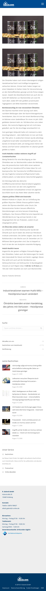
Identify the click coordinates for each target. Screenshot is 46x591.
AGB (42, 588)
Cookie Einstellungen (32, 588)
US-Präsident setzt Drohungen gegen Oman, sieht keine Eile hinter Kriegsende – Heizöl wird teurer (27, 410)
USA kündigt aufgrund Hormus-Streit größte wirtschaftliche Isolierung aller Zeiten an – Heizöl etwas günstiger (27, 368)
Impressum (5, 588)
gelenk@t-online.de (12, 508)
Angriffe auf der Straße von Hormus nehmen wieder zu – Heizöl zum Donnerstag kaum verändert (27, 433)
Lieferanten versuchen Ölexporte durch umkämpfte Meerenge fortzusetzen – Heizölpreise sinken (25, 381)
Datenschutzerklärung (18, 588)
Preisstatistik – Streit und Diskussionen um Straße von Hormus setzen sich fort (26, 421)
